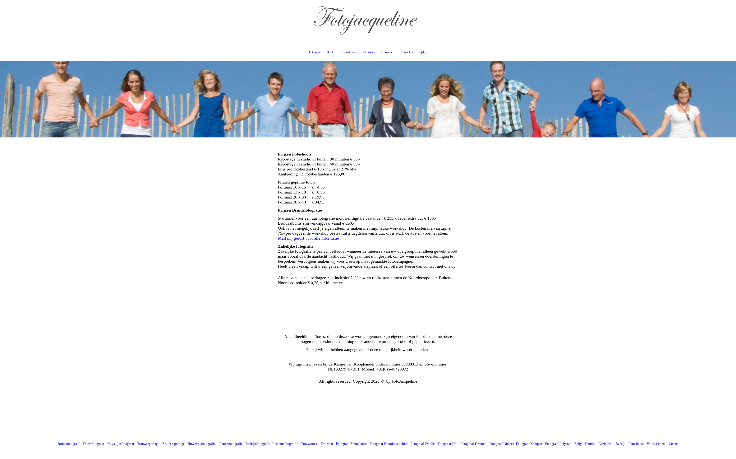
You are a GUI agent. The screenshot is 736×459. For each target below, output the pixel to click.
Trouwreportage (148, 444)
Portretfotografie (230, 444)
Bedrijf (620, 444)
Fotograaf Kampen (529, 444)
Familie (590, 444)
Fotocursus (387, 52)
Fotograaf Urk (448, 444)
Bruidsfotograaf (69, 444)
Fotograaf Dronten (473, 444)
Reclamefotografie (285, 444)
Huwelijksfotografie (201, 444)
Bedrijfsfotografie (258, 444)
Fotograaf (315, 52)
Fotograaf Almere (501, 444)
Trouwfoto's (309, 444)
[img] (368, 19)
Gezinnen (605, 444)
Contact (405, 52)
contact (429, 266)
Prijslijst (422, 52)
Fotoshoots (349, 52)
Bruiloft (331, 52)
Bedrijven (369, 52)
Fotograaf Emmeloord (351, 444)
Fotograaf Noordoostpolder (388, 444)
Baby (578, 444)
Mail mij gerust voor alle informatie (308, 238)
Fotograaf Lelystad (558, 444)
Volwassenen (656, 444)
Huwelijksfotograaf (120, 444)
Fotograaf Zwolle (423, 444)
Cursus (673, 444)
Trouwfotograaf (93, 444)
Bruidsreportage (173, 444)
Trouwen (327, 444)
